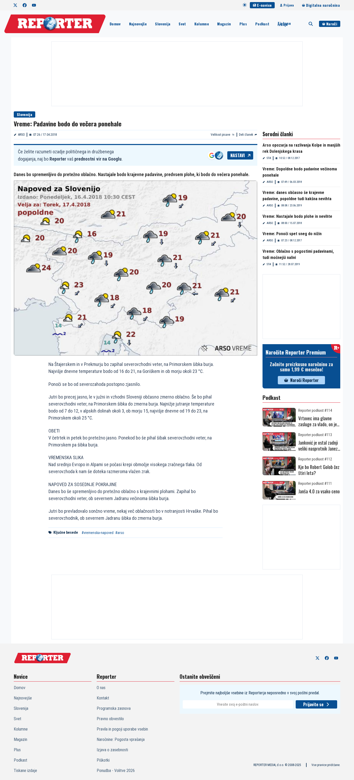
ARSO (21, 134)
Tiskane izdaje (284, 24)
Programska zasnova (114, 708)
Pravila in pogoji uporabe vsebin (122, 729)
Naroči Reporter (304, 380)
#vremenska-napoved (98, 533)
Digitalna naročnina (323, 5)
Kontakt (103, 698)
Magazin (224, 23)
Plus (243, 23)
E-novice (264, 5)
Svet (182, 23)
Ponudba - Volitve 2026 (116, 770)
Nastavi (237, 155)
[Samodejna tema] (245, 5)
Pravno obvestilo (110, 718)
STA (269, 158)
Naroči (331, 23)
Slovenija (162, 23)
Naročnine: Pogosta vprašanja (121, 739)
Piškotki (103, 760)
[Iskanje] (311, 24)
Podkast (262, 23)
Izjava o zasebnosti (112, 749)
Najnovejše (138, 23)
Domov (115, 23)
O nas (101, 687)
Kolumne (201, 23)
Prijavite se (313, 704)
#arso (119, 533)
